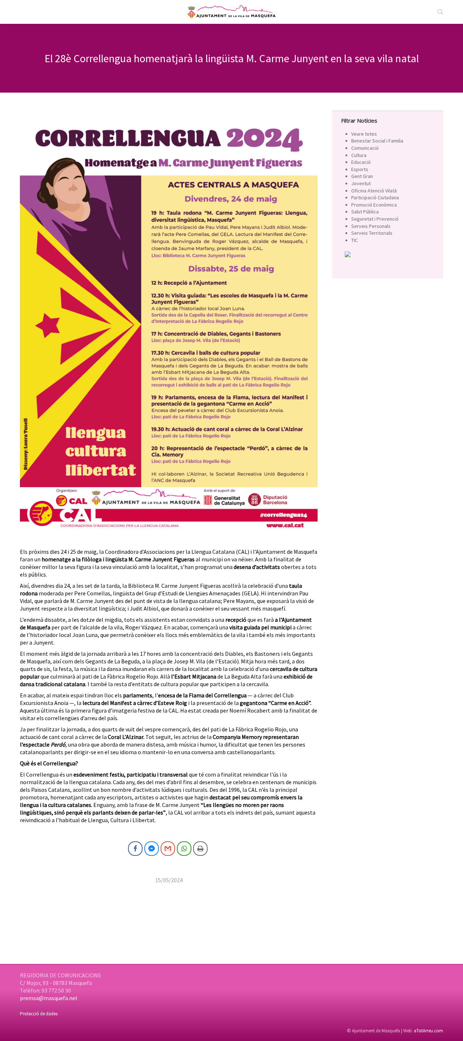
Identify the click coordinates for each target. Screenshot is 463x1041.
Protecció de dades (39, 1014)
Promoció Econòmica (374, 204)
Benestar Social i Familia (377, 140)
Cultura (358, 155)
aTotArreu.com (428, 1031)
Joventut (361, 183)
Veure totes (364, 134)
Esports (359, 169)
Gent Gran (362, 176)
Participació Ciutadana (375, 197)
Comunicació (365, 148)
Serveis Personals (371, 226)
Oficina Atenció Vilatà (374, 190)
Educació (361, 162)
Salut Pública (365, 211)
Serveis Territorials (371, 233)
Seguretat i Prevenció (375, 219)
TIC (354, 240)
